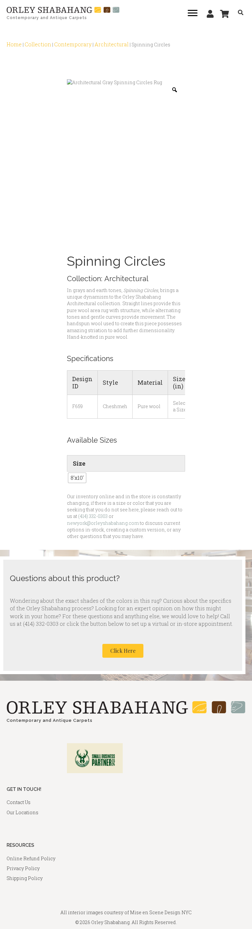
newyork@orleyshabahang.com (103, 523)
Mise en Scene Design (155, 912)
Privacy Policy (23, 868)
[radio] (77, 478)
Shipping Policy (25, 878)
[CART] (224, 14)
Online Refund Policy (31, 858)
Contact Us (19, 802)
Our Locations (22, 812)
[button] (122, 651)
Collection (38, 44)
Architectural (111, 44)
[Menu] (192, 13)
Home (14, 44)
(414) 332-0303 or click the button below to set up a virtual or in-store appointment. (128, 623)
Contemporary (73, 44)
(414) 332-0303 (93, 516)
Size (79, 463)
